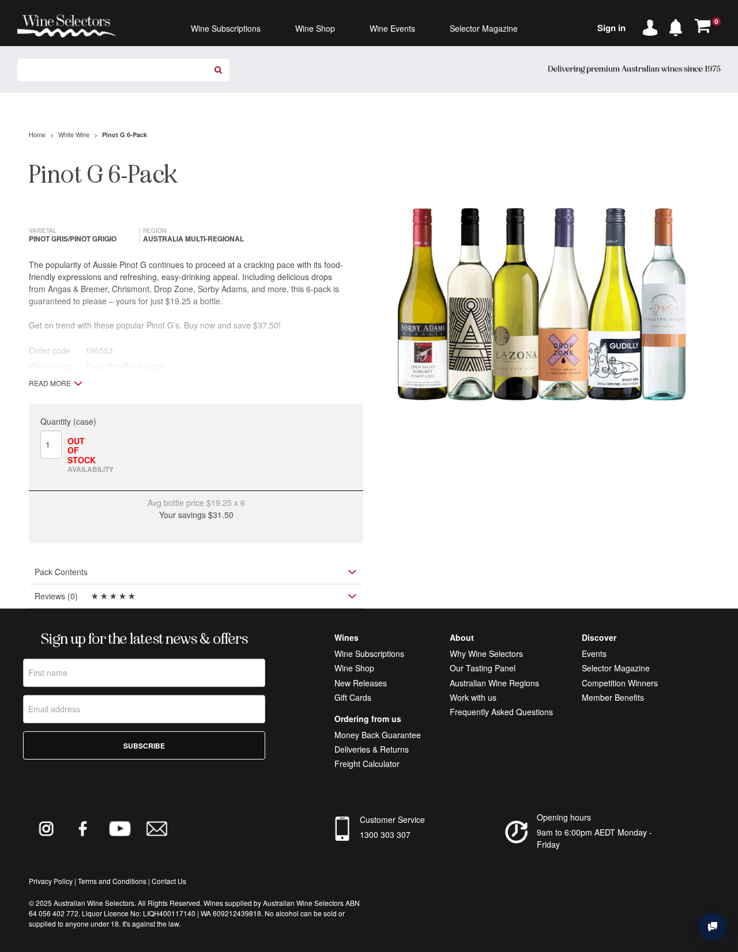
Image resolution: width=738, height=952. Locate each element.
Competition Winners (620, 683)
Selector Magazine (616, 668)
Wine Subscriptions (369, 653)
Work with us (473, 697)
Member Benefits (613, 697)
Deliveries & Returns (371, 749)
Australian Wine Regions (494, 683)
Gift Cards (352, 697)
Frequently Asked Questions (501, 711)
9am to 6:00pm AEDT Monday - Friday (594, 838)
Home (37, 134)
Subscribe (144, 746)
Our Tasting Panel (482, 668)
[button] (678, 25)
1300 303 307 (385, 834)
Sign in (611, 27)
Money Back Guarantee (377, 735)
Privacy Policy (51, 881)
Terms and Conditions (112, 881)
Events (594, 653)
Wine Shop (354, 668)
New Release (358, 683)
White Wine (73, 134)
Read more (50, 383)
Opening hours (564, 817)
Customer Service (392, 819)
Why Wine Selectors (486, 653)
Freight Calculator (367, 763)
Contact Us (169, 881)
